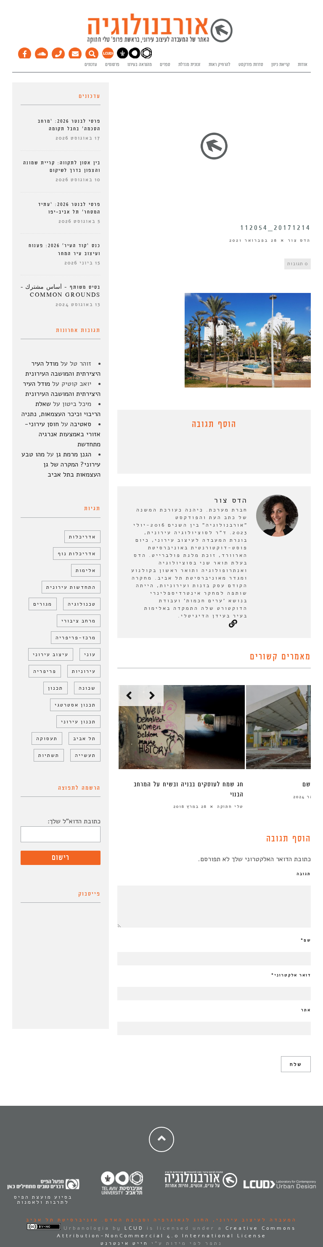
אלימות (86, 570)
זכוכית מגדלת (189, 64)
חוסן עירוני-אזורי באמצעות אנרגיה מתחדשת (62, 434)
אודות (302, 64)
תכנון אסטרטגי (75, 704)
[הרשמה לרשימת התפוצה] (75, 52)
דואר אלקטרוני (291, 975)
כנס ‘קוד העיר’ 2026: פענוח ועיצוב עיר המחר (65, 249)
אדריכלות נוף (77, 553)
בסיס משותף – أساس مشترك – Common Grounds (61, 291)
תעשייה (85, 755)
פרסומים (112, 64)
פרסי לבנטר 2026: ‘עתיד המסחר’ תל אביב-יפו (69, 208)
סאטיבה (80, 424)
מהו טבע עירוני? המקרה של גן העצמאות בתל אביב (61, 464)
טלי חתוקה (230, 806)
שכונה (87, 688)
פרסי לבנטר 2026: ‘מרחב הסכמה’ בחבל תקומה (69, 125)
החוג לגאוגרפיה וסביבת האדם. (154, 1219)
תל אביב (84, 738)
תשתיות (48, 755)
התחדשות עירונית (71, 587)
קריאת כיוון (280, 64)
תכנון (55, 688)
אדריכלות (82, 536)
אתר (306, 1010)
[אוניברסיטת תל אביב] (134, 57)
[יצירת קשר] (58, 52)
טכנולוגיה (82, 604)
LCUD (134, 1228)
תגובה (304, 874)
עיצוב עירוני (51, 654)
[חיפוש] (92, 52)
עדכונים (91, 64)
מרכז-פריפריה (76, 637)
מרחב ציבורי (78, 620)
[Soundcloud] (41, 52)
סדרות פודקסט (250, 64)
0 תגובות (297, 264)
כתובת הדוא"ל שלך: (74, 821)
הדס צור (299, 240)
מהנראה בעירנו (139, 64)
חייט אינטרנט (124, 1243)
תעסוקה (47, 738)
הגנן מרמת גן (73, 454)
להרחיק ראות (219, 64)
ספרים (165, 64)
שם (306, 940)
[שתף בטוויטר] (208, 453)
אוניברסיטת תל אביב (62, 1219)
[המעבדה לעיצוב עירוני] (108, 57)
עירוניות (84, 671)
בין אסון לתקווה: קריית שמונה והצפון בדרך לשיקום (62, 166)
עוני (90, 654)
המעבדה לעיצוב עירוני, (253, 1219)
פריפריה (44, 671)
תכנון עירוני (78, 721)
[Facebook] (24, 52)
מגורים (42, 604)
